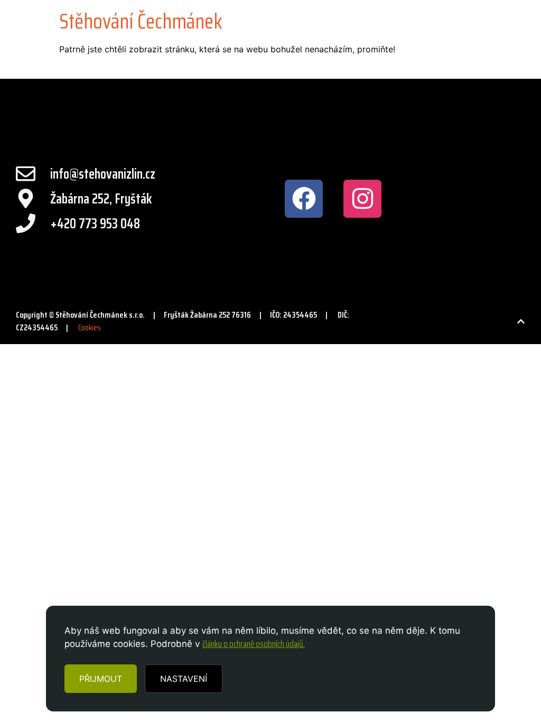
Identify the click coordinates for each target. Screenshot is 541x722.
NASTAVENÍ (183, 678)
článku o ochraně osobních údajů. (253, 644)
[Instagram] (362, 199)
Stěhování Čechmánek (140, 21)
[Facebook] (304, 199)
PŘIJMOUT (100, 678)
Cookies (89, 327)
